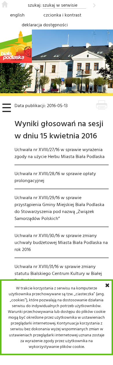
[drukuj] (101, 105)
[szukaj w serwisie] (94, 4)
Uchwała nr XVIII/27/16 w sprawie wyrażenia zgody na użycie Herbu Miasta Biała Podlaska (59, 153)
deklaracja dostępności (45, 24)
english (17, 14)
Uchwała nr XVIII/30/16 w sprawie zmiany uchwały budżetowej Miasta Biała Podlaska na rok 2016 (61, 242)
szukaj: (34, 4)
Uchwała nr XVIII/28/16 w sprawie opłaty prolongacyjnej (55, 177)
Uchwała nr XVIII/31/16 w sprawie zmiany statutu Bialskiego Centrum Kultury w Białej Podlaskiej (58, 273)
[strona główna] (4, 5)
